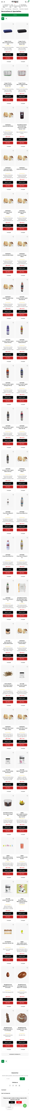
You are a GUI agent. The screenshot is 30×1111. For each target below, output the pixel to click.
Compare (9, 61)
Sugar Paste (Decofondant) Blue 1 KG (8, 43)
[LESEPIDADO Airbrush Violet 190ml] (8, 200)
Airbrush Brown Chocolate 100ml (7, 169)
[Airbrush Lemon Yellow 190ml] (22, 630)
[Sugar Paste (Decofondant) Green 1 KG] (8, 72)
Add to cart (8, 54)
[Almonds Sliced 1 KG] (8, 931)
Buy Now (8, 58)
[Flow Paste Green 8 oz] (8, 587)
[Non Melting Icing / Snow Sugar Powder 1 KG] (22, 587)
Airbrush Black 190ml (22, 471)
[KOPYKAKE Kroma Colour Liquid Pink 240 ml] (22, 415)
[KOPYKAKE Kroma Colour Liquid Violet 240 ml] (8, 329)
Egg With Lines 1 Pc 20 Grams (8, 986)
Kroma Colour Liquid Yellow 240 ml (21, 341)
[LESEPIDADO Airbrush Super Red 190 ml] (8, 286)
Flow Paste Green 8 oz (8, 599)
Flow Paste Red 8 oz (8, 556)
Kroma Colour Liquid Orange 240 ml (7, 384)
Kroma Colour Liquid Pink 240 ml (21, 427)
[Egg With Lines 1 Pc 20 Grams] (8, 974)
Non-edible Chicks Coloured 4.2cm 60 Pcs (8, 858)
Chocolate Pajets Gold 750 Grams (8, 685)
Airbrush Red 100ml (8, 126)
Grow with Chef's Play (12, 6)
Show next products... (15, 1054)
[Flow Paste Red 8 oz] (8, 544)
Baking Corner (15, 9)
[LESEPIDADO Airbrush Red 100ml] (8, 114)
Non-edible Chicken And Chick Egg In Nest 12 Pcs (22, 815)
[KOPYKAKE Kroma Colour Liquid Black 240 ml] (8, 458)
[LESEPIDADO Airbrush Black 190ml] (22, 458)
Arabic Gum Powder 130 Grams (8, 771)
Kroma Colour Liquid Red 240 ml (21, 298)
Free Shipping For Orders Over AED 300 (23, 6)
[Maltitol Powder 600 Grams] (22, 759)
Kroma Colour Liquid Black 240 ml (7, 471)
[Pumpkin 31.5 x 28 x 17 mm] (22, 1017)
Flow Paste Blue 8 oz (22, 513)
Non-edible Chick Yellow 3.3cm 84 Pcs (22, 944)
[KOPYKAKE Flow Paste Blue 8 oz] (22, 501)
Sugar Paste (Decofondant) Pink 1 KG (22, 84)
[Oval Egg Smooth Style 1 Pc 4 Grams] (22, 974)
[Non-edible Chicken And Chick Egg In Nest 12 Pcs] (22, 802)
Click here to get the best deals (6, 6)
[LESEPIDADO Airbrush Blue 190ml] (8, 243)
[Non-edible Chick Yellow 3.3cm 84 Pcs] (22, 931)
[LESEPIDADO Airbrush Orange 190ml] (22, 243)
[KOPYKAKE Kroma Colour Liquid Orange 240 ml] (8, 372)
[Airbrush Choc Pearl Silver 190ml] (8, 716)
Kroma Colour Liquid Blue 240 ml (21, 384)
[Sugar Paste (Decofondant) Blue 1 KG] (8, 31)
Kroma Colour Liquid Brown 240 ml (7, 427)
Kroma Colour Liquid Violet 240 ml (7, 341)
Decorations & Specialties (24, 9)
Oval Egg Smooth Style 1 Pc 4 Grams (22, 986)
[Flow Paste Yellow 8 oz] (22, 544)
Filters (15, 15)
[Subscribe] (22, 1078)
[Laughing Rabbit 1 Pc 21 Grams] (8, 1017)
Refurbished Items (16, 6)
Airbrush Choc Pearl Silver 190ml (8, 728)
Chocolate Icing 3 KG (8, 814)
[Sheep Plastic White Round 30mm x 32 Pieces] (22, 888)
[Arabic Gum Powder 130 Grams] (8, 759)
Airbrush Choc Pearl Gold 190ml (22, 728)
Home (2, 9)
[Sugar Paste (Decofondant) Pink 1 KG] (22, 72)
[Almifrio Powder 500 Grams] (8, 888)
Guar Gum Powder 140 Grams (22, 685)
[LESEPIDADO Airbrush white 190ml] (22, 200)
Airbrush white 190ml (22, 212)
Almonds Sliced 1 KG (8, 943)
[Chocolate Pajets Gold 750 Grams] (8, 673)
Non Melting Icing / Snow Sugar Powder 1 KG (22, 600)
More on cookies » (16, 1104)
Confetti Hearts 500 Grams (22, 857)
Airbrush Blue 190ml (8, 255)
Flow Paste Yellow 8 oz (22, 556)
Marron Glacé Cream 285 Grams (8, 642)
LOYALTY (9, 1107)
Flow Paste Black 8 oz (8, 513)
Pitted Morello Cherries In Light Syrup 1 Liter (22, 127)
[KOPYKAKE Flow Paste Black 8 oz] (8, 501)
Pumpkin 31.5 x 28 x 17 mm (22, 1029)
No (19, 1102)
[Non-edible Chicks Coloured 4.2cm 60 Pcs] (8, 845)
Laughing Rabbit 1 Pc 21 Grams (8, 1029)
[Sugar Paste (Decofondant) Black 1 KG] (22, 31)
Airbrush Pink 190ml (22, 169)
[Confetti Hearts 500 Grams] (22, 845)
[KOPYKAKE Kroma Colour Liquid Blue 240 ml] (22, 372)
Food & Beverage (8, 9)
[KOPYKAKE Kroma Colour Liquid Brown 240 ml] (8, 415)
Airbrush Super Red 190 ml (8, 298)
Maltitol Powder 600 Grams (22, 771)
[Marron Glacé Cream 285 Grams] (8, 630)
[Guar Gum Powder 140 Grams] (22, 673)
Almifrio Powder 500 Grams (7, 900)
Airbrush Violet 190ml (8, 212)
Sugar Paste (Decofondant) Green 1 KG (8, 84)
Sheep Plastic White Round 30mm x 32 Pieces (22, 901)
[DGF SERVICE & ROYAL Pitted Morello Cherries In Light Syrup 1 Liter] (22, 114)
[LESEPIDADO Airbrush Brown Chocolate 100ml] (8, 157)
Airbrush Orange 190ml (22, 255)
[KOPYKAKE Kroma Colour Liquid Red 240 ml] (22, 286)
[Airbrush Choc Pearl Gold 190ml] (22, 716)
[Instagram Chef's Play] (13, 1085)
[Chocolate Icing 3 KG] (8, 802)
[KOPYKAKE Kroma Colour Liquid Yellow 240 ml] (22, 329)
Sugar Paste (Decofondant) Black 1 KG (22, 43)
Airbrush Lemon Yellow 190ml (22, 642)
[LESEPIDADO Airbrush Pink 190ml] (22, 157)
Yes (12, 1102)
